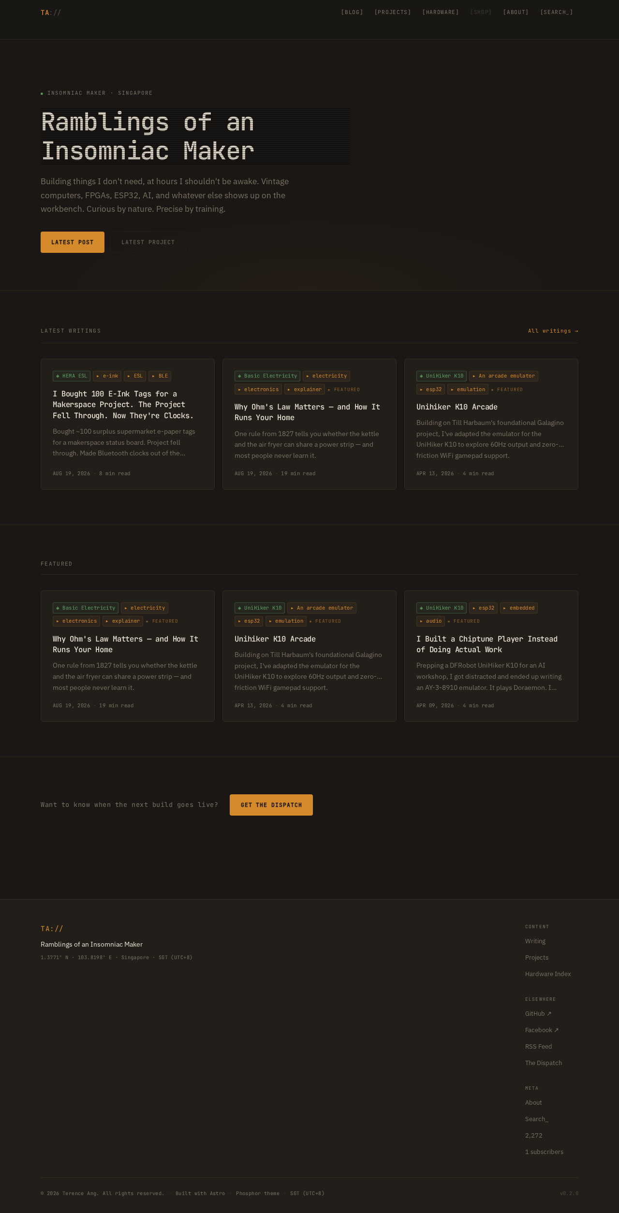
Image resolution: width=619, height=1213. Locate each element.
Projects (536, 957)
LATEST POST (72, 242)
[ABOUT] (516, 12)
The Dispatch (543, 1063)
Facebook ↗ (542, 1030)
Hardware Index (548, 974)
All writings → (553, 330)
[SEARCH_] (557, 12)
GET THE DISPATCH (271, 804)
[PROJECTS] (393, 12)
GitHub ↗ (538, 1013)
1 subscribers (544, 1152)
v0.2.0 (569, 1193)
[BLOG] (352, 12)
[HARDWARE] (440, 12)
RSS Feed (538, 1046)
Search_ (536, 1119)
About (533, 1102)
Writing (535, 941)
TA (51, 12)
